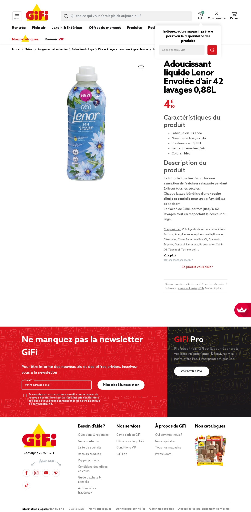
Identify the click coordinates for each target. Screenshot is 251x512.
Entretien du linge (83, 49)
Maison (29, 49)
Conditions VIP (126, 447)
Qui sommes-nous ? (168, 435)
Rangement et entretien (53, 49)
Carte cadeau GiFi (128, 435)
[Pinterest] (56, 472)
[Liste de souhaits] (141, 67)
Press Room (163, 454)
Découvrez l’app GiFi (130, 441)
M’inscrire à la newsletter (121, 385)
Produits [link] (134, 28)
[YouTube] (46, 472)
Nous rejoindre (165, 441)
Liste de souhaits (90, 447)
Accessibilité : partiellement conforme (203, 509)
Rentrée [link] (19, 28)
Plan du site (56, 509)
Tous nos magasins (168, 447)
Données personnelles (130, 509)
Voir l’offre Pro (192, 371)
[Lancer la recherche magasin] (212, 50)
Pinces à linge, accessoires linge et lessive (123, 49)
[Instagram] (36, 472)
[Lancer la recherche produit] (66, 16)
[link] (134, 33)
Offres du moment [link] (105, 28)
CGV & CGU (77, 509)
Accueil (16, 49)
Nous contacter (88, 441)
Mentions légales (100, 509)
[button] (200, 16)
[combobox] (126, 16)
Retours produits (89, 454)
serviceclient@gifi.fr (191, 288)
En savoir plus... (214, 288)
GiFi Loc (121, 454)
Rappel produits (88, 460)
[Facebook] (26, 472)
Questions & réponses (93, 435)
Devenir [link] (54, 39)
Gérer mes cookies (161, 509)
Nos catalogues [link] (25, 39)
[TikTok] (26, 485)
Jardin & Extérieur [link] (67, 28)
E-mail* (29, 380)
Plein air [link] (39, 28)
